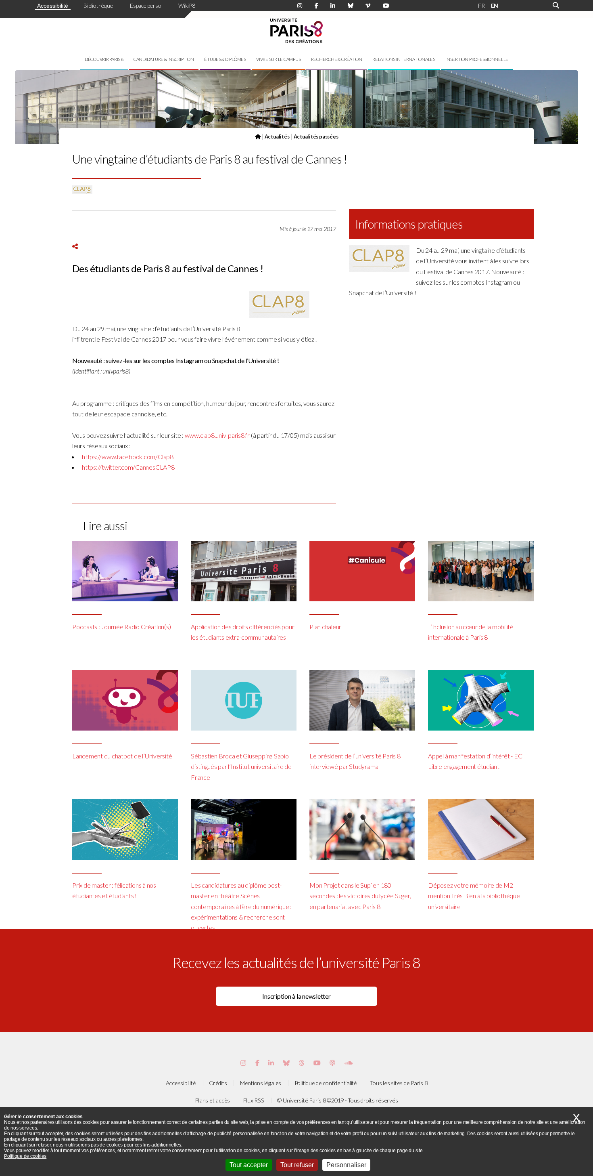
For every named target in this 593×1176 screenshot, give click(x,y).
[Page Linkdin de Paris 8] (332, 5)
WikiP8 (186, 5)
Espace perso (145, 5)
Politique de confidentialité (325, 1082)
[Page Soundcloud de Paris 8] (349, 1063)
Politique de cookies (25, 1156)
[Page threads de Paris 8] (301, 1063)
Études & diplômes (225, 59)
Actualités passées (316, 136)
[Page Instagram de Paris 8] (299, 5)
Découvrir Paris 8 (104, 59)
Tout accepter (249, 1164)
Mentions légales (260, 1082)
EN (495, 5)
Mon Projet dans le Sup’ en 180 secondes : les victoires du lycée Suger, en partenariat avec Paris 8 (360, 895)
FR (481, 5)
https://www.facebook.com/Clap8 (127, 456)
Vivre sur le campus (278, 59)
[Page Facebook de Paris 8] (316, 5)
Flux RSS (253, 1100)
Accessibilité (52, 5)
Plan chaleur (325, 626)
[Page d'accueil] (258, 136)
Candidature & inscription (164, 59)
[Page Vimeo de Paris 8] (271, 1063)
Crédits (218, 1082)
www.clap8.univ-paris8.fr (217, 435)
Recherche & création (336, 59)
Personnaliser (346, 1164)
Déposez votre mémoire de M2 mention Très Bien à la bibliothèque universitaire (474, 895)
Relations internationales (403, 59)
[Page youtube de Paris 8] (386, 5)
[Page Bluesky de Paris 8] (350, 5)
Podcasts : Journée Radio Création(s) (121, 626)
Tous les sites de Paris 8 (398, 1082)
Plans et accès (212, 1100)
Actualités (277, 136)
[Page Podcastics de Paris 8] (332, 1063)
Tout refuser (297, 1164)
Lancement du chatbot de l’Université (122, 756)
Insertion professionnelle (476, 59)
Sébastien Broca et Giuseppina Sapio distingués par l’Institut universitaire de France (241, 766)
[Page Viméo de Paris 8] (367, 5)
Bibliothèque (98, 5)
